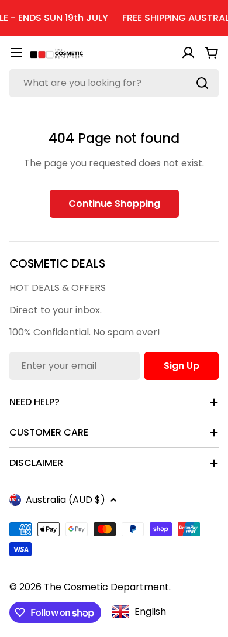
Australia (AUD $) (65, 499)
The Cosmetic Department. (107, 587)
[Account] (188, 53)
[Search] (202, 83)
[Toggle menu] (16, 53)
